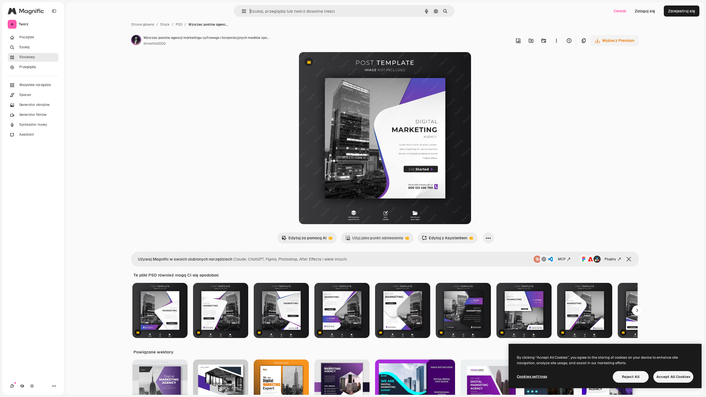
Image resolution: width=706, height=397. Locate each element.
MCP (562, 259)
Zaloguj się (645, 11)
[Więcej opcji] (556, 40)
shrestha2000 (154, 43)
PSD (179, 24)
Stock (165, 24)
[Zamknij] (628, 259)
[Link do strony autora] (136, 41)
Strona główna (142, 24)
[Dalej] (637, 310)
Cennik (620, 11)
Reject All (631, 376)
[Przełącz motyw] (32, 386)
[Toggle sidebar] (54, 11)
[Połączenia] (12, 386)
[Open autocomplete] (241, 11)
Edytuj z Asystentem (444, 239)
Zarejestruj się (681, 11)
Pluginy (610, 259)
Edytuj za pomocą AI (304, 239)
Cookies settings (532, 376)
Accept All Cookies (673, 376)
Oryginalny (337, 62)
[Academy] (22, 386)
